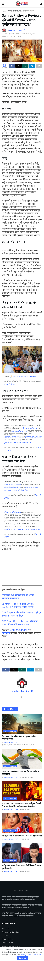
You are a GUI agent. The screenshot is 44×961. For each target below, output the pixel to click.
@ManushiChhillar (33, 436)
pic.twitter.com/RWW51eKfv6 (17, 442)
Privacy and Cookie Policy (30, 955)
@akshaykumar (11, 436)
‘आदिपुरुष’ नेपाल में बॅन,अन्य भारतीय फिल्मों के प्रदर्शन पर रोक (22, 835)
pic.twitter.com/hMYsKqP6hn (27, 529)
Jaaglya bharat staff (17, 30)
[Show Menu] (3, 3)
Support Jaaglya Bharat (11, 946)
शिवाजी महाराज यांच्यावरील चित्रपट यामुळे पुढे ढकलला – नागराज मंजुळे (22, 614)
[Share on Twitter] (18, 66)
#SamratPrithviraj (19, 431)
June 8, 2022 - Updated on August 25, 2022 (20, 34)
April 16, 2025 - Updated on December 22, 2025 (18, 745)
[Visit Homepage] (22, 3)
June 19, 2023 (25, 809)
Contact (5, 935)
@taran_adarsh (30, 428)
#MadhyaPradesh (12, 487)
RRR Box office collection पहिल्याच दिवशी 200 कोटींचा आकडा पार (20, 623)
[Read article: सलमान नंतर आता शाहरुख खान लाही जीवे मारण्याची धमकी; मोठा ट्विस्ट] (22, 759)
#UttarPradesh (32, 487)
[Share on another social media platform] (39, 66)
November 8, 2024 (27, 777)
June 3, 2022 (9, 384)
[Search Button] (41, 3)
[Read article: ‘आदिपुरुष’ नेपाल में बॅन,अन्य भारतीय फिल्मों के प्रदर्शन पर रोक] (22, 823)
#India (7, 529)
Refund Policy (7, 943)
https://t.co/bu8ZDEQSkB (24, 376)
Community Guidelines (11, 932)
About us (5, 928)
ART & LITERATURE (14, 11)
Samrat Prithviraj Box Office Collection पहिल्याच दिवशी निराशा (18, 605)
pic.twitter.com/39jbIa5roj (16, 490)
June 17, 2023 (25, 871)
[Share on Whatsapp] (25, 66)
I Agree (22, 958)
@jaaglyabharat (19, 629)
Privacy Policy (7, 939)
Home (4, 11)
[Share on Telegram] (32, 66)
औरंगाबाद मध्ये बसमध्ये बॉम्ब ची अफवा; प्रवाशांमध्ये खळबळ (18, 596)
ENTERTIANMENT (28, 11)
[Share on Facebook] (12, 66)
